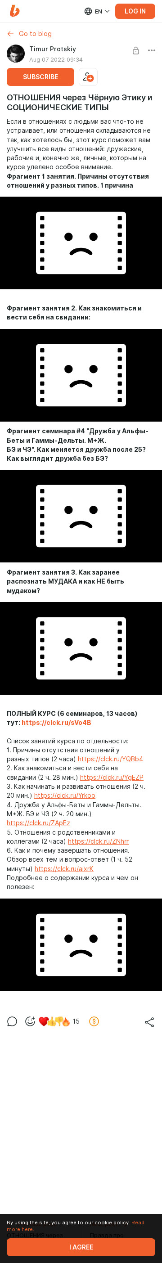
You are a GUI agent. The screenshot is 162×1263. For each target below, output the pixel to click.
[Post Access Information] (135, 50)
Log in (135, 11)
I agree (81, 1247)
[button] (14, 11)
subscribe (40, 77)
